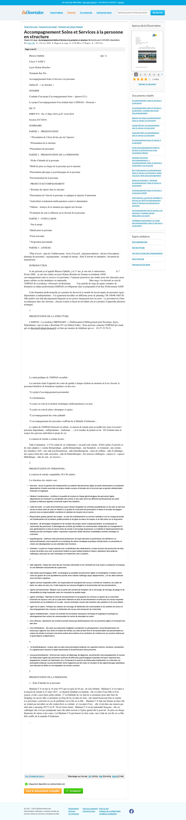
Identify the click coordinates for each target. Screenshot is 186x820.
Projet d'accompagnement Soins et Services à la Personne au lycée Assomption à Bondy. (146, 150)
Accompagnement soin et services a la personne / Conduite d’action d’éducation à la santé (147, 213)
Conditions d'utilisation (108, 814)
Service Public (138, 247)
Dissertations (56, 12)
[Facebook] (131, 813)
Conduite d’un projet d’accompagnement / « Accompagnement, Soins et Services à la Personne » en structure (147, 161)
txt (90, 776)
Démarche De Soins (141, 264)
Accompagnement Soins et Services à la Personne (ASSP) (147, 191)
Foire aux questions (90, 808)
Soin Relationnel (139, 242)
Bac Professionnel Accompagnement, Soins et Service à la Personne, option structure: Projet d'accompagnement (146, 173)
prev (132, 74)
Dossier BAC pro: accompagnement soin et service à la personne (145, 126)
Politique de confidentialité (109, 811)
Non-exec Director (90, 2)
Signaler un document (147, 84)
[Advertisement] (74, 352)
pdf (100, 776)
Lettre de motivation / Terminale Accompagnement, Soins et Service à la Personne (146, 183)
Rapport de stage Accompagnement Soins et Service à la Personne (146, 119)
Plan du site (104, 808)
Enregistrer (75, 790)
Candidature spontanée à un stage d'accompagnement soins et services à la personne (147, 223)
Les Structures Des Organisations (147, 253)
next (162, 74)
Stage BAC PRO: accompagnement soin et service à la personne (145, 134)
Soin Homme (138, 259)
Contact (121, 2)
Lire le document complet (42, 791)
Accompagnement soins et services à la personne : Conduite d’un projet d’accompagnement (146, 110)
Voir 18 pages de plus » (34, 776)
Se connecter (86, 12)
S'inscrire (71, 12)
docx (114, 776)
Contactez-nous (103, 12)
